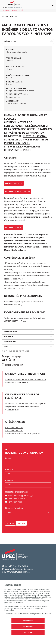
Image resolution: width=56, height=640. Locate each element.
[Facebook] (7, 360)
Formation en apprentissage (20, 495)
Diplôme (9, 481)
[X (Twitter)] (10, 360)
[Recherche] (54, 3)
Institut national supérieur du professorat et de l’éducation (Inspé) (26, 140)
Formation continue (16, 499)
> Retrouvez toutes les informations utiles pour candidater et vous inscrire (25, 381)
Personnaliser (28, 626)
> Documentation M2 (14, 430)
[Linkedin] (14, 360)
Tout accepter (28, 620)
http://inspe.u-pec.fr (18, 150)
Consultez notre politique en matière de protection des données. (28, 614)
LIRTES (15, 321)
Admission (8, 337)
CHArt (23, 321)
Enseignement (10, 331)
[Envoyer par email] (3, 360)
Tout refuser (27, 632)
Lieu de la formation (14, 508)
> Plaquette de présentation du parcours (22, 433)
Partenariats (10, 342)
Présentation (10, 41)
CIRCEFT (7, 321)
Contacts (8, 347)
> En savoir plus (12, 410)
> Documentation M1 (14, 427)
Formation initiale (15, 502)
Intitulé (8, 458)
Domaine (9, 469)
